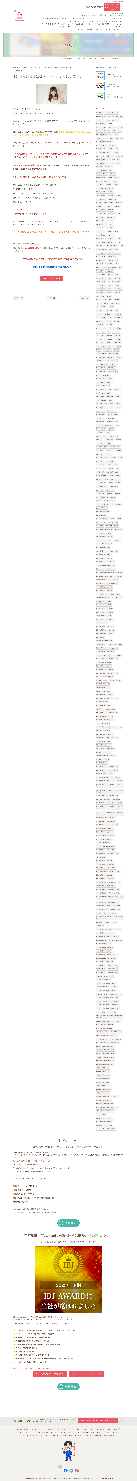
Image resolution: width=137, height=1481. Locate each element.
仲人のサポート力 (100, 414)
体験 (117, 138)
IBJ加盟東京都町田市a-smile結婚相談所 (106, 997)
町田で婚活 (111, 116)
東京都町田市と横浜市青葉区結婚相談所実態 (107, 893)
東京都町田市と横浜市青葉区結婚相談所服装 (107, 889)
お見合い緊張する (112, 522)
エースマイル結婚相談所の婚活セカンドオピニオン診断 (109, 813)
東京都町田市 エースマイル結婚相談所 (106, 766)
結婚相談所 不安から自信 (103, 759)
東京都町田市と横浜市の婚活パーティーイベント (108, 929)
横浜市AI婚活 (99, 569)
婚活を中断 (113, 174)
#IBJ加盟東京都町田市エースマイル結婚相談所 (108, 1021)
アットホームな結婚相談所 (103, 375)
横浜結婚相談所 (110, 418)
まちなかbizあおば (101, 364)
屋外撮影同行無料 (100, 368)
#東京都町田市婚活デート (102, 1093)
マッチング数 (111, 213)
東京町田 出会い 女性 (102, 727)
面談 (120, 346)
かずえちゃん (99, 461)
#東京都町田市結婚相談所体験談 (104, 1103)
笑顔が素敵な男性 (113, 353)
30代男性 (98, 350)
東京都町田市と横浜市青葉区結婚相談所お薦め (108, 909)
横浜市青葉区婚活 (100, 637)
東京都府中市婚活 (100, 972)
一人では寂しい (108, 206)
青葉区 (117, 425)
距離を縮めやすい (107, 288)
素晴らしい (105, 138)
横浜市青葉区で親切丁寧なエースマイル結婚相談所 (109, 802)
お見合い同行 (113, 486)
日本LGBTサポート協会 (102, 457)
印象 (110, 299)
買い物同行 (113, 497)
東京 (120, 314)
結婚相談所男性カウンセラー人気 (104, 597)
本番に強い (107, 130)
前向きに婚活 (99, 220)
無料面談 (98, 475)
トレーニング (99, 324)
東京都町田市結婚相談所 (102, 554)
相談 (119, 278)
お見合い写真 (119, 597)
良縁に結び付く (109, 220)
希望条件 (107, 120)
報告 (110, 278)
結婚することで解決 (101, 127)
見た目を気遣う (119, 288)
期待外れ (119, 238)
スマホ (116, 310)
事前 (106, 324)
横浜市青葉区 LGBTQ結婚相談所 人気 (106, 712)
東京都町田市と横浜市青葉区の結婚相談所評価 (108, 882)
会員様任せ (115, 152)
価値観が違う (99, 238)
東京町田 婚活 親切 (102, 702)
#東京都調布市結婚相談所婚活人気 (105, 1064)
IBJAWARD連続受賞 (101, 1114)
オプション (99, 202)
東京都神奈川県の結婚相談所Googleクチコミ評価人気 (109, 917)
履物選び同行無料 (100, 371)
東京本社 (98, 141)
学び (113, 159)
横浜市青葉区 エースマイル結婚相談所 (106, 770)
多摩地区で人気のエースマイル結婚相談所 (107, 795)
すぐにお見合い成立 (112, 421)
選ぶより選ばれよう (101, 123)
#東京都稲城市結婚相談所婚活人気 (105, 1050)
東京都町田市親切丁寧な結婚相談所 (105, 864)
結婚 (97, 454)
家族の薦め (99, 206)
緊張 (111, 324)
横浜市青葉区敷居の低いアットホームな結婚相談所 (109, 572)
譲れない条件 (108, 263)
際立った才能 (99, 271)
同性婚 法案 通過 (101, 644)
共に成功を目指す (112, 148)
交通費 (103, 317)
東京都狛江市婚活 (112, 968)
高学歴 (113, 357)
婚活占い (109, 321)
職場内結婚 (110, 209)
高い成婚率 (109, 310)
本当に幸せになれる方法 (102, 242)
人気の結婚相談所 (100, 360)
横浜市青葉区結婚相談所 (102, 547)
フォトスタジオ (104, 303)
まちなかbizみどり (101, 403)
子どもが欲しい (100, 231)
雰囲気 (102, 335)
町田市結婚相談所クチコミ (103, 511)
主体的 (98, 281)
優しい (110, 134)
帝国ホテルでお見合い (102, 515)
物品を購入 (107, 181)
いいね (118, 213)
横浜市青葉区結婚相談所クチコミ (104, 832)
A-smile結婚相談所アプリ (112, 245)
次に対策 (98, 163)
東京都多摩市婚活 (100, 965)
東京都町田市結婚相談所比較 (103, 951)
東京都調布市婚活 (112, 972)
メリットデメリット (115, 163)
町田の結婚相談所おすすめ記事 (104, 1125)
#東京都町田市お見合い (102, 1032)
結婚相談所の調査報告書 (102, 684)
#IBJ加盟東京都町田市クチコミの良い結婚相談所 (108, 1039)
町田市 (118, 303)
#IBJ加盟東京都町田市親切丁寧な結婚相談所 (107, 1042)
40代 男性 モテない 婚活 (103, 540)
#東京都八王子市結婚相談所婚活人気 (105, 1053)
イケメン (98, 134)
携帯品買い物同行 (112, 371)
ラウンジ (114, 314)
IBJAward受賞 (100, 925)
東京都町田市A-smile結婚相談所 (104, 961)
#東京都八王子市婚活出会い (103, 1075)
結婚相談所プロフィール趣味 (103, 601)
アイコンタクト (113, 328)
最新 (116, 342)
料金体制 (116, 184)
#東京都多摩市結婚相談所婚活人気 (105, 1046)
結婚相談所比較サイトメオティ (104, 1118)
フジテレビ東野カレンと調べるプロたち (106, 658)
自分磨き (98, 407)
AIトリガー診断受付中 (116, 655)
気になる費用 (112, 199)
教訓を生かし (106, 159)
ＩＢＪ (110, 285)
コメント (105, 407)
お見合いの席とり (100, 522)
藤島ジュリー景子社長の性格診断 (104, 676)
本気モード (99, 130)
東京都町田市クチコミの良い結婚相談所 (106, 579)
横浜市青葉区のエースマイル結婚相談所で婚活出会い (109, 807)
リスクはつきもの (113, 249)
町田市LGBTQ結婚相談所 (111, 526)
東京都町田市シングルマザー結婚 (104, 669)
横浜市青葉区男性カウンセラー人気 (105, 630)
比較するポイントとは (113, 177)
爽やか (105, 134)
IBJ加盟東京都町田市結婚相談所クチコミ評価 (108, 1008)
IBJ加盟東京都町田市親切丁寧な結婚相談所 (107, 1004)
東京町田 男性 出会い (102, 723)
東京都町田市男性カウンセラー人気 (105, 626)
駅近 (109, 332)
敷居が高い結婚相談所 (102, 447)
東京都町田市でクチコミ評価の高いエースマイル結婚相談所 (109, 791)
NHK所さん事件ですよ (116, 727)
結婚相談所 (99, 113)
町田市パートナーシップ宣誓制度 (104, 633)
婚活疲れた (109, 335)
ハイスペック (111, 235)
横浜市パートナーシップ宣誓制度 (104, 612)
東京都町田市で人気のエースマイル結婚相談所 (108, 777)
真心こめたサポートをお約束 (104, 1435)
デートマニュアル (115, 396)
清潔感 (103, 281)
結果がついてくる (115, 253)
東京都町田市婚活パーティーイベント (106, 933)
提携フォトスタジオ (101, 299)
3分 (120, 339)
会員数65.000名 (112, 256)
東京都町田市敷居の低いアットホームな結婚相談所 (109, 576)
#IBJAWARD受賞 (112, 1012)
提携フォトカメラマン (115, 407)
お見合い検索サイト (108, 141)
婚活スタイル (110, 156)
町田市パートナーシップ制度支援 (104, 536)
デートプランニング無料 (102, 382)
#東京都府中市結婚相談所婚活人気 (105, 1057)
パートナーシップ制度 (116, 457)
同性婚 (113, 748)
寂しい (112, 138)
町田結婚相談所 (100, 421)
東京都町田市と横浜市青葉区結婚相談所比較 (107, 902)
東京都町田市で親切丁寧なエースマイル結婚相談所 (109, 781)
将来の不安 (117, 206)
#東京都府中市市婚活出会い (103, 1078)
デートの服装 (117, 292)
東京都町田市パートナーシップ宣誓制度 (106, 551)
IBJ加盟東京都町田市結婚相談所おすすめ (106, 986)
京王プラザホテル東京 (114, 482)
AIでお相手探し (100, 418)
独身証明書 (99, 443)
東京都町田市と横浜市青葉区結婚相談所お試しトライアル (109, 897)
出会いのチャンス (117, 281)
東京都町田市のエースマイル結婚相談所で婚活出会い (109, 785)
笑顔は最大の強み (112, 414)
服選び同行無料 (112, 368)
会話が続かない (108, 339)
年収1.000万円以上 (101, 267)
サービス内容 (99, 184)
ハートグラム (115, 332)
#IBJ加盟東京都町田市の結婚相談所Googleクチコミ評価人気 (109, 1016)
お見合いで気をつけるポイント (104, 544)
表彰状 (110, 170)
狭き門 (120, 267)
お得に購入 (108, 184)
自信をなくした (109, 271)
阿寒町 (108, 432)
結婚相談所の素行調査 (115, 680)
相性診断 (109, 231)
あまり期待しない (100, 235)
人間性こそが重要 (100, 195)
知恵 (118, 159)
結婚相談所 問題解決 (102, 763)
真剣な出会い (113, 436)
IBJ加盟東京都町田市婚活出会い (104, 976)
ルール (98, 332)
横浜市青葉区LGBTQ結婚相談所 (104, 529)
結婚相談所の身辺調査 (102, 680)
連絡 (115, 278)
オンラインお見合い (101, 170)
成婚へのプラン (113, 260)
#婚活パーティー (100, 411)
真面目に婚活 (99, 245)
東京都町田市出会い (101, 857)
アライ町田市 (99, 526)
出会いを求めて (107, 350)
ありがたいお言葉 (115, 242)
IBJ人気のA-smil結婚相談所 (103, 842)
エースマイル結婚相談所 (110, 113)
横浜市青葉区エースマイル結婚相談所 (106, 868)
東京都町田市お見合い (113, 853)
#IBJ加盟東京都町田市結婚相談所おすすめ (107, 1107)
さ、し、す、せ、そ (101, 328)
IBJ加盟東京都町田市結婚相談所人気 (105, 983)
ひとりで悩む (110, 227)
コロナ (98, 317)
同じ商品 (114, 181)
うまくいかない (100, 227)
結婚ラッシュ (119, 202)
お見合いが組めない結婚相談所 (104, 839)
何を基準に (99, 181)
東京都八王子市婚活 (113, 965)
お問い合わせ (105, 472)
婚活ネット (99, 439)
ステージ (105, 163)
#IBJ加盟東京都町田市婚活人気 (104, 1028)
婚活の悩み (119, 116)
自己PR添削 (115, 120)
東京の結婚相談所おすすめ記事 (104, 1121)
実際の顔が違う (100, 217)
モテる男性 (120, 357)
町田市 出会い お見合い (115, 644)
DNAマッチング (100, 432)
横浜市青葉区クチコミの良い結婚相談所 (106, 583)
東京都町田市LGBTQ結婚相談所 (104, 640)
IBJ (97, 303)
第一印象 (109, 296)
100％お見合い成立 (115, 447)
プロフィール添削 (112, 360)
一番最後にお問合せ (101, 199)
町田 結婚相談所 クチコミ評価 (104, 694)
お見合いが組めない (101, 145)
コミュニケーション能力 (102, 357)
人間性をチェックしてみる (114, 195)
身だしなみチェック (101, 285)
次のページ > (85, 298)
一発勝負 (98, 288)
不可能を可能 (119, 156)
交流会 (110, 400)
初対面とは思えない (101, 249)
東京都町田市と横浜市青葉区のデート (106, 885)
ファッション (117, 540)
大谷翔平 (113, 922)
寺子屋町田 (112, 429)
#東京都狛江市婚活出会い (102, 1082)
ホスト (109, 317)
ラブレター (114, 346)
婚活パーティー (100, 321)
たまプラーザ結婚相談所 (102, 393)
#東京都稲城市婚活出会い (102, 1071)
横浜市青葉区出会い (115, 871)
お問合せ (107, 314)
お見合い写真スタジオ (102, 508)
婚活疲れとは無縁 (100, 213)
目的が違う (112, 306)
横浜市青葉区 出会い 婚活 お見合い (106, 648)
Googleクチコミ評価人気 (102, 922)
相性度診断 (110, 468)
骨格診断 (98, 497)
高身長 (116, 263)
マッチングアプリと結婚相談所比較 (105, 651)
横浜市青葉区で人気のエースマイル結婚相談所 (108, 799)
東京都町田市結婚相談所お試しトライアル (107, 954)
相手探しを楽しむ (100, 256)
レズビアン (113, 461)
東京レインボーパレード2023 (103, 605)
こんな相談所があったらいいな (104, 558)
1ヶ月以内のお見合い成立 (114, 403)
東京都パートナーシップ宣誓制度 (104, 608)
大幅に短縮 (99, 166)
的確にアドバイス (100, 148)
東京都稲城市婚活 (100, 968)
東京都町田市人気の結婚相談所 (104, 860)
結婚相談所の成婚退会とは (103, 687)
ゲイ (106, 461)
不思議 (98, 138)
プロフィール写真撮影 (110, 500)
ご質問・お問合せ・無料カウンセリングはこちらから (111, 7)
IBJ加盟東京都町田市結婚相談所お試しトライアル (109, 994)
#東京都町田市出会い (116, 1032)
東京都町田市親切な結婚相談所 (104, 587)
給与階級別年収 (112, 267)
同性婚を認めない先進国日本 (103, 615)
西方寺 (102, 454)
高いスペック (99, 263)
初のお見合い (116, 389)
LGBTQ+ (109, 454)
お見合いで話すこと (115, 479)
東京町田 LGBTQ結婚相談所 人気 (105, 709)
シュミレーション (110, 238)
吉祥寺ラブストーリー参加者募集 (113, 450)
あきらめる (99, 339)
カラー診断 (109, 493)
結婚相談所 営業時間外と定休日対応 (106, 755)
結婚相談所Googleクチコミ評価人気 (105, 913)
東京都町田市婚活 (100, 853)
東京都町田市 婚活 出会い (103, 741)
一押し (120, 130)
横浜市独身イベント (110, 569)
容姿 (109, 281)
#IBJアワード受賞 (100, 1012)
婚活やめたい (118, 335)
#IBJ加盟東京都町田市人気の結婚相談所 (106, 1035)
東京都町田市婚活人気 (116, 940)
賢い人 (111, 224)
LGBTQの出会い (119, 529)
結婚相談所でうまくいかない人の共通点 (106, 824)
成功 (97, 342)
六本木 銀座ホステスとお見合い (104, 773)
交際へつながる (108, 166)
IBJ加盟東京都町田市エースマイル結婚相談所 (108, 1001)
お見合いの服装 (100, 296)
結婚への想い (112, 127)
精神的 (110, 123)
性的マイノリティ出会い (102, 748)
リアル (114, 130)
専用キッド (109, 342)
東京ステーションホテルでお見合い (105, 518)
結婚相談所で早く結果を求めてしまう (106, 817)
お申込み (120, 127)
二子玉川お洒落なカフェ (102, 386)
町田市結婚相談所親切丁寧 (103, 730)
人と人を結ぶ (99, 188)
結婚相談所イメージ (101, 260)
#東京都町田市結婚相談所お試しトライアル (107, 1096)
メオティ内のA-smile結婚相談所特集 (105, 1129)
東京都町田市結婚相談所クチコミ (104, 828)
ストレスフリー (108, 443)
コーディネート (107, 292)
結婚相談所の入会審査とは (103, 691)
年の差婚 (117, 285)
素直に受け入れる (100, 274)
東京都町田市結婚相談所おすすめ (104, 947)
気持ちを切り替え (111, 217)
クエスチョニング (100, 468)
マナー (103, 332)
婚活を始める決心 (100, 209)
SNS (122, 245)
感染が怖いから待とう (102, 174)
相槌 (120, 328)
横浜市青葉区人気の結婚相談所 (104, 875)
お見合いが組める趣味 (102, 623)
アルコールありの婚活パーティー (104, 425)
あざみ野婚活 (99, 450)
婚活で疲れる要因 (108, 202)
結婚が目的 (118, 439)
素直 (117, 274)
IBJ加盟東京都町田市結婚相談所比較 (105, 990)
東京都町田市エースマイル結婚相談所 (106, 850)
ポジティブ (116, 321)
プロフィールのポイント (102, 346)
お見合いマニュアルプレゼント (104, 378)
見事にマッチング (111, 411)
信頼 (120, 342)
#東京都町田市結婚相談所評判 (104, 1089)
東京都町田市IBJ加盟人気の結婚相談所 (106, 958)
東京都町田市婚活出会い (102, 940)
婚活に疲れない (100, 310)
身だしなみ (110, 274)
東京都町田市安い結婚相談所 (103, 662)
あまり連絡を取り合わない (103, 152)
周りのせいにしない (101, 278)
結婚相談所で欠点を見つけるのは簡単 (106, 821)
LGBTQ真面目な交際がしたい (103, 533)
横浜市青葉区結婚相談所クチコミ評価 (106, 561)
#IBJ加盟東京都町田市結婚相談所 (104, 1024)
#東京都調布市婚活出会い (102, 1085)
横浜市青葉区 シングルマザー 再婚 (106, 719)
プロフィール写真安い (102, 504)
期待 (121, 138)
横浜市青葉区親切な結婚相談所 (104, 590)
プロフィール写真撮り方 (116, 504)
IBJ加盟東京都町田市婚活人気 (104, 979)
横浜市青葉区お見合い (102, 871)
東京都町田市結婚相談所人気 (103, 943)
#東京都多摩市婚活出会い (102, 1068)
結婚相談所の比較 (100, 177)
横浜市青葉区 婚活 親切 (103, 705)
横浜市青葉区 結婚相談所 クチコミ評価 (107, 698)
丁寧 (97, 335)
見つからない (112, 145)
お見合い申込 (99, 120)
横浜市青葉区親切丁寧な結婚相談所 (105, 878)
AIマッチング (99, 314)
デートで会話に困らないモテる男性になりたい (108, 594)
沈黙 (116, 339)
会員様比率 (116, 299)
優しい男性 (116, 350)
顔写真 (112, 303)
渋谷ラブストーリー (101, 429)
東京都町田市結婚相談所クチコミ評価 (106, 565)
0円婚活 (119, 518)
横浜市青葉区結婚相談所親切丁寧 (104, 734)
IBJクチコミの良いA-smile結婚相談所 (106, 846)
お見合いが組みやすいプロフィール (105, 619)
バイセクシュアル (100, 465)
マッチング (104, 306)
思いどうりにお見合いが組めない (104, 192)
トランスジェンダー (113, 465)
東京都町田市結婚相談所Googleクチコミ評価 (107, 936)
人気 (97, 306)
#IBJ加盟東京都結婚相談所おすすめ (105, 1111)
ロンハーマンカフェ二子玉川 (103, 389)
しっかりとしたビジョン (102, 253)
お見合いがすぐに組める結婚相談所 (105, 835)
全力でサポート (100, 156)
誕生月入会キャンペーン (102, 396)
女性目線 (98, 292)
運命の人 (116, 231)
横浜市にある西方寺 (115, 475)
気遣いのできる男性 (101, 353)
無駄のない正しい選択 (102, 224)
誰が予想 (98, 159)
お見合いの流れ (109, 490)
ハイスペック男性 (112, 364)
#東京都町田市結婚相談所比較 (104, 1100)
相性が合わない (109, 188)
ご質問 (117, 468)
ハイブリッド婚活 (108, 439)
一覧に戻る (52, 298)
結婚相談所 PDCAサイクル (103, 752)
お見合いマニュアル (101, 400)
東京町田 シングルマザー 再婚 (104, 716)
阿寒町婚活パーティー (102, 436)
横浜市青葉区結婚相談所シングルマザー (106, 673)
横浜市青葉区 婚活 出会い (103, 745)
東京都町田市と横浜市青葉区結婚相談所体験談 (108, 906)
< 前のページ (18, 298)
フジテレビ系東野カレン (102, 655)
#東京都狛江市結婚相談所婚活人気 (105, 1060)
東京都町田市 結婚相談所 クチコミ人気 (107, 737)
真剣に (102, 342)
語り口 (116, 134)
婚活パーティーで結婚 (102, 479)
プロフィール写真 (118, 317)
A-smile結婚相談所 (101, 116)
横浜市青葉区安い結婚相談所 (103, 666)
